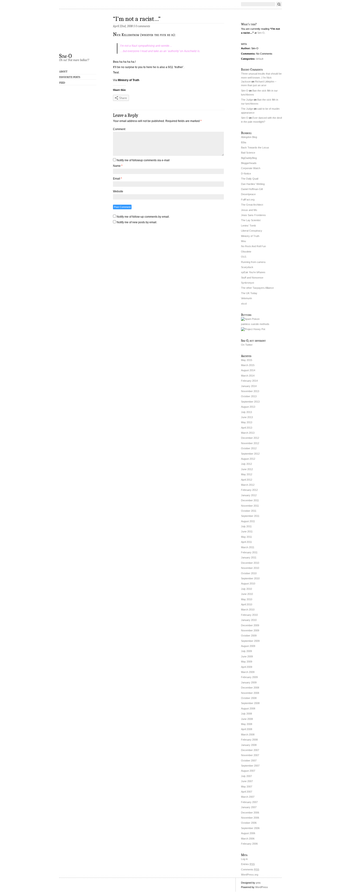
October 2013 (249, 396)
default (259, 58)
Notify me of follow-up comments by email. (143, 216)
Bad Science (248, 152)
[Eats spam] (250, 319)
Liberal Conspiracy (251, 230)
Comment (119, 129)
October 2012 (249, 448)
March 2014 (247, 375)
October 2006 (249, 822)
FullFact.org (247, 199)
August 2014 (248, 370)
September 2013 (250, 401)
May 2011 (246, 536)
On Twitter (247, 344)
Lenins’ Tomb (248, 225)
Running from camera (253, 262)
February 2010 (249, 614)
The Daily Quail (249, 178)
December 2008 (250, 687)
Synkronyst (247, 282)
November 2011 (250, 505)
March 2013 (247, 432)
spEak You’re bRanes (253, 272)
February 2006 (249, 843)
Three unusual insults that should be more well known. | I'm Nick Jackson (261, 77)
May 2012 (246, 474)
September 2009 (250, 640)
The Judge (247, 99)
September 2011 (250, 516)
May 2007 (246, 786)
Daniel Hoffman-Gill (252, 189)
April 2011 (246, 542)
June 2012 (247, 469)
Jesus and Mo (249, 210)
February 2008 (249, 739)
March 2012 (247, 484)
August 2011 (248, 521)
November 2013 (250, 391)
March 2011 (247, 547)
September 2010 (250, 578)
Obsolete (246, 251)
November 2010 (250, 568)
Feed (62, 82)
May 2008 (246, 724)
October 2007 (249, 760)
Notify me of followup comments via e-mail (143, 160)
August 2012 (248, 458)
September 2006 (250, 828)
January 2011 (248, 557)
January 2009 (249, 682)
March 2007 (247, 796)
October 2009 (249, 635)
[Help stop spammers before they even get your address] (253, 329)
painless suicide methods (255, 324)
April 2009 (246, 667)
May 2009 (246, 661)
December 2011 (250, 500)
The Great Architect (252, 204)
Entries (248, 864)
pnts (258, 882)
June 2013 (247, 417)
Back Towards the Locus (255, 147)
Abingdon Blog (249, 137)
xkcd (244, 303)
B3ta (243, 142)
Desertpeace (248, 194)
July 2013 (246, 412)
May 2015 (246, 360)
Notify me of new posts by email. (137, 222)
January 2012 (249, 495)
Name (117, 165)
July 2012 (246, 463)
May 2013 (246, 422)
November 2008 (250, 693)
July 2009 (246, 651)
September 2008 (250, 703)
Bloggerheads (249, 163)
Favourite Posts (69, 77)
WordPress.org (249, 874)
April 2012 (246, 479)
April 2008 (246, 729)
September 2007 (250, 765)
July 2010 (246, 588)
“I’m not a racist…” (137, 19)
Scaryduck (247, 267)
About (63, 71)
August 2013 (248, 406)
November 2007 (250, 755)
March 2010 (247, 609)
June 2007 (247, 781)
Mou (243, 241)
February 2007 (249, 802)
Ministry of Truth (128, 80)
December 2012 (250, 437)
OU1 (243, 256)
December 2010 (250, 562)
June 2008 (247, 719)
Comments (250, 869)
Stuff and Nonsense (252, 277)
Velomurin (246, 298)
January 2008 (249, 745)
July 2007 (246, 776)
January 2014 (249, 386)
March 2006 (247, 838)
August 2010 (248, 583)
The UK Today (249, 293)
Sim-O (65, 56)
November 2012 (250, 443)
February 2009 (249, 677)
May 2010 (246, 599)
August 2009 (248, 646)
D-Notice (246, 173)
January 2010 (249, 620)
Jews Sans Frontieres (253, 215)
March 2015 (247, 365)
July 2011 (246, 526)
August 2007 (248, 770)
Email (117, 178)
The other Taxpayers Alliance (257, 287)
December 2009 (250, 625)
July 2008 (246, 713)
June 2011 (247, 531)
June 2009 (247, 656)
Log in (244, 859)
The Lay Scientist (251, 220)
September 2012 (250, 453)
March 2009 (247, 672)
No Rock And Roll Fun (253, 246)
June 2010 (247, 594)
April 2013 (246, 427)
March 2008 (247, 734)
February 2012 (249, 490)
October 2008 (249, 698)
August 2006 (248, 833)
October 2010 (249, 573)
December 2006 (250, 812)
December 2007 (250, 750)
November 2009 (250, 630)
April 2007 (246, 791)
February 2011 (249, 552)
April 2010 (246, 604)
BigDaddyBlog (249, 158)
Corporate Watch (250, 168)
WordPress (261, 887)
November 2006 (250, 817)
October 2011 (248, 510)
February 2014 (249, 380)
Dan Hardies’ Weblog (253, 184)
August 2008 (248, 708)
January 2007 (249, 807)
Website (118, 191)
